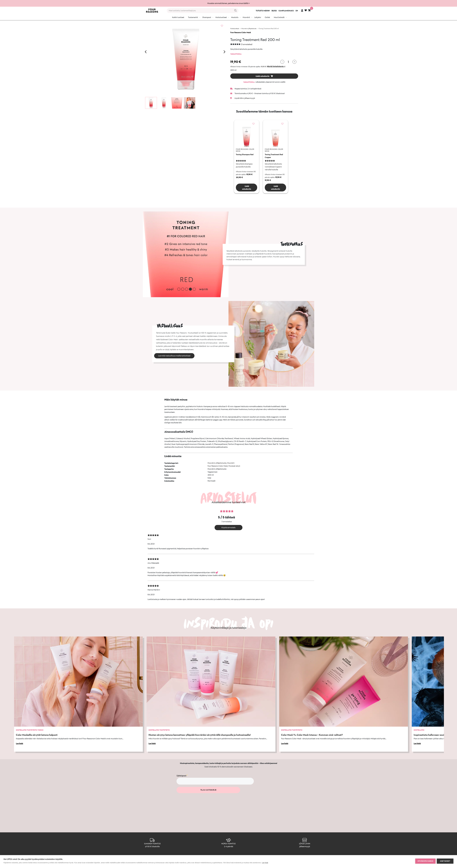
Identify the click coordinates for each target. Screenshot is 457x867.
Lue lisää (265, 863)
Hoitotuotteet (221, 17)
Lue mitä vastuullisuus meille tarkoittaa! (174, 356)
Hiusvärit (246, 17)
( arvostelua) (246, 44)
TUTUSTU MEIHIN (263, 10)
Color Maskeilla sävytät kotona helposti (36, 734)
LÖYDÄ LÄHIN (304, 843)
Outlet (267, 17)
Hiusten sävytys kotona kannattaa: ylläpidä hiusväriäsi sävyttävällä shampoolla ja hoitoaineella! (200, 734)
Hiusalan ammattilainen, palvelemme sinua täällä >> (228, 3)
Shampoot (206, 17)
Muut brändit (279, 17)
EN (297, 10)
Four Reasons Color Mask (240, 32)
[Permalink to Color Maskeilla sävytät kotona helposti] (78, 681)
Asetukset (445, 861)
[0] (309, 10)
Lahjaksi (257, 17)
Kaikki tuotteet (178, 17)
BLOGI (274, 10)
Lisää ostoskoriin (263, 76)
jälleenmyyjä (304, 846)
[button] (276, 66)
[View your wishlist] (305, 10)
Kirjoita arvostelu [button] (228, 527)
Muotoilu (234, 17)
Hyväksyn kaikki (425, 861)
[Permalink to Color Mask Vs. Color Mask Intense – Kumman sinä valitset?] (343, 681)
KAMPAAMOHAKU (286, 10)
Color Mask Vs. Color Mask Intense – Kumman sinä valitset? (312, 734)
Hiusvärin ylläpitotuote (248, 28)
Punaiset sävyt (234, 466)
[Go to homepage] (152, 11)
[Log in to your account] (302, 10)
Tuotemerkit (193, 17)
